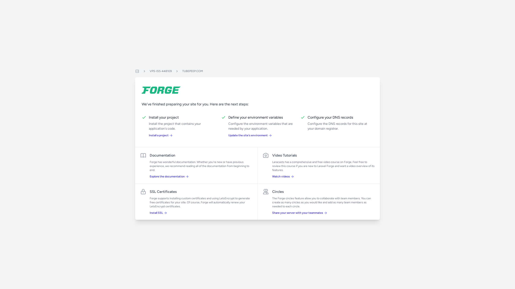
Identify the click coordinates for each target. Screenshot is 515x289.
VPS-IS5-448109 (161, 71)
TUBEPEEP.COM (192, 71)
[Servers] (137, 71)
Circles (278, 191)
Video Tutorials (284, 155)
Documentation (162, 155)
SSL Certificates (163, 191)
